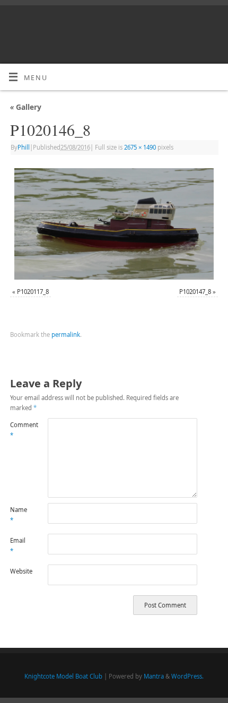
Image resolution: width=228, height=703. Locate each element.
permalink (65, 335)
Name (18, 515)
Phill (23, 147)
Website (19, 571)
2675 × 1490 (140, 147)
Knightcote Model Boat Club (63, 676)
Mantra (154, 676)
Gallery (25, 107)
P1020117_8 (33, 292)
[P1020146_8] (114, 224)
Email (17, 545)
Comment (19, 430)
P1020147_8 (195, 292)
